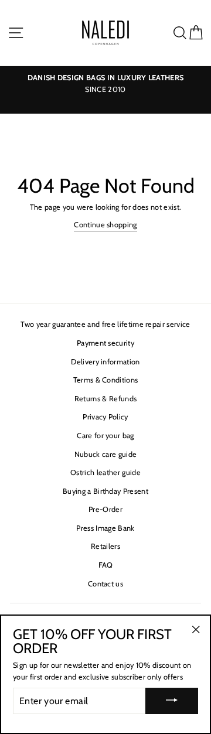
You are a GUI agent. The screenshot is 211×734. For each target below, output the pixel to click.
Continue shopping (105, 224)
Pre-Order (105, 509)
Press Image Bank (105, 528)
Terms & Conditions (105, 379)
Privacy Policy (105, 416)
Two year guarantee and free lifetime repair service (105, 324)
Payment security (105, 343)
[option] (105, 84)
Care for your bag (105, 435)
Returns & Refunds (105, 398)
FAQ (105, 565)
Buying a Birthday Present (105, 491)
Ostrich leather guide (105, 472)
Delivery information (105, 361)
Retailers (105, 546)
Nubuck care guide (105, 454)
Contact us (105, 583)
